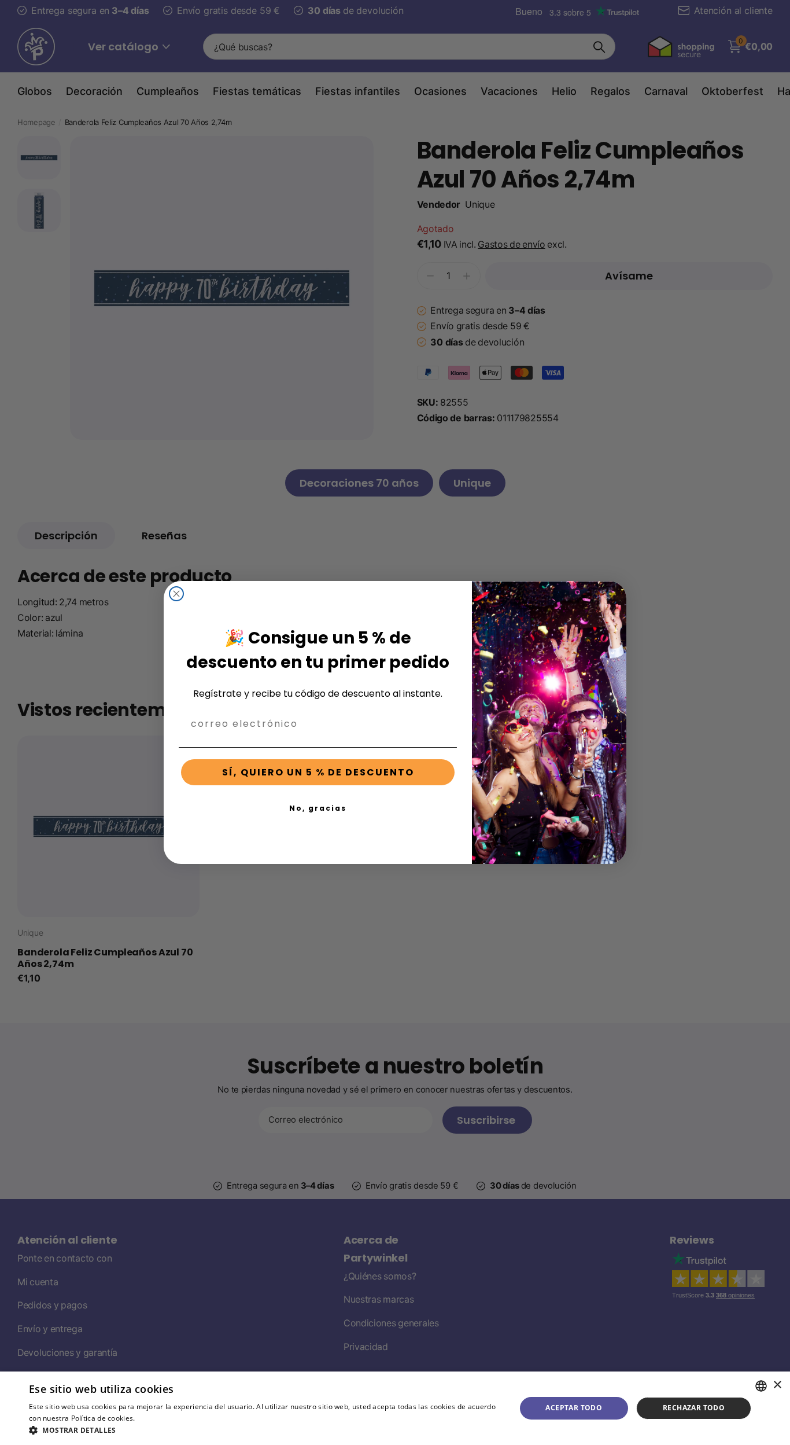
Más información (165, 1418)
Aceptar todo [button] (573, 1408)
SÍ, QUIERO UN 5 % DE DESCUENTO (318, 772)
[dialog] (395, 1408)
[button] (265, 1430)
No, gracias (317, 808)
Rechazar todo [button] (694, 1408)
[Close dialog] (176, 594)
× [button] (777, 1385)
